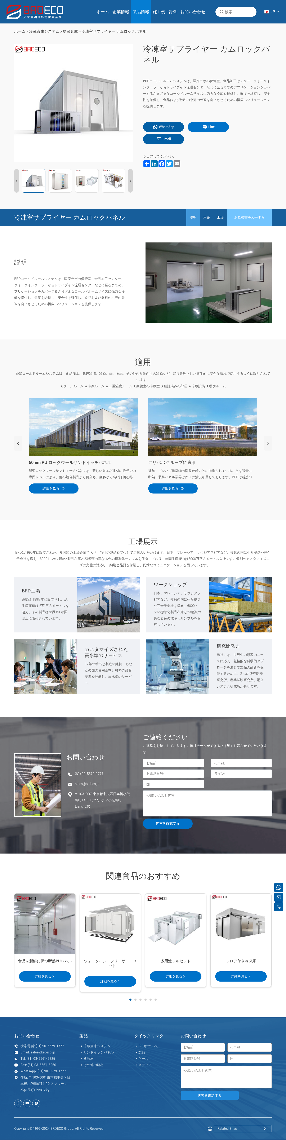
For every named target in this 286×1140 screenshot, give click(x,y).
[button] (16, 181)
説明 (193, 217)
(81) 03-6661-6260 (42, 1065)
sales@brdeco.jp (87, 784)
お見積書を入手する (249, 217)
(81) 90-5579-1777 (89, 774)
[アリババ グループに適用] (202, 427)
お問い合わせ (192, 11)
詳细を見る (51, 488)
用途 (206, 217)
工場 (220, 217)
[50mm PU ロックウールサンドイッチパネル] (83, 427)
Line (211, 127)
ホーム (103, 11)
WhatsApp (166, 127)
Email (166, 139)
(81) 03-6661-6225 (41, 1059)
